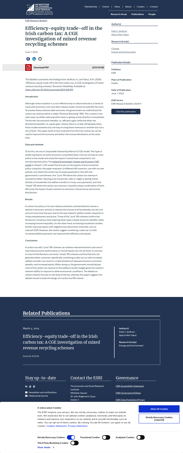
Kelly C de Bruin (119, 31)
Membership (90, 6)
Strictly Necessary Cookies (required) (159, 418)
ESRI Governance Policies (128, 392)
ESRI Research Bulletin (36, 20)
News (117, 6)
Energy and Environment (123, 52)
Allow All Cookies (159, 409)
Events (105, 6)
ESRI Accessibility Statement (130, 386)
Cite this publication (126, 111)
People (152, 14)
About (128, 6)
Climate (115, 48)
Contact (154, 6)
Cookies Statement (57, 426)
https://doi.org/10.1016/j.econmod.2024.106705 (49, 89)
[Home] (39, 14)
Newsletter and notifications (43, 392)
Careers (141, 6)
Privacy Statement (77, 426)
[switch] (106, 437)
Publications (137, 14)
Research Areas (119, 14)
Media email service (38, 395)
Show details (43, 447)
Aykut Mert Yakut (120, 34)
